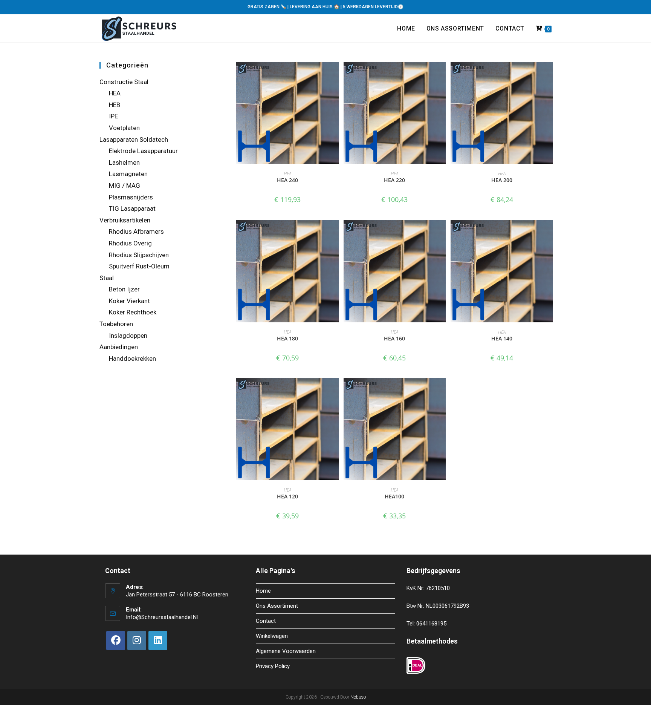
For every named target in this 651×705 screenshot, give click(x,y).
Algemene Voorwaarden (286, 651)
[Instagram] (136, 640)
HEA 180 (287, 338)
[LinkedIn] (157, 640)
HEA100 (394, 496)
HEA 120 (287, 496)
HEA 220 (394, 180)
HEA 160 (394, 338)
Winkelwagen (272, 636)
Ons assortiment (277, 605)
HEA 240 (287, 180)
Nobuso (358, 697)
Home (263, 590)
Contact (266, 621)
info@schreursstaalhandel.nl (162, 617)
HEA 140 (501, 338)
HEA (287, 173)
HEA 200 (501, 180)
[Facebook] (115, 640)
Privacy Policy (273, 666)
